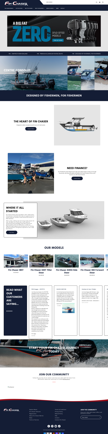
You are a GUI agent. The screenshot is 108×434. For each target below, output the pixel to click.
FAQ (56, 415)
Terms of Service (34, 420)
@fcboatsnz (66, 379)
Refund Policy (59, 413)
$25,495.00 (41, 275)
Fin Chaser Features (35, 411)
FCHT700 (33, 335)
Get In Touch (54, 359)
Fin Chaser (46, 429)
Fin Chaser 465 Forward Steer (92, 271)
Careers (57, 417)
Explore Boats (33, 409)
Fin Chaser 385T (16, 270)
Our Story (11, 232)
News (30, 417)
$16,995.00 (15, 272)
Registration (32, 413)
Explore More (31, 128)
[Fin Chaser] (16, 4)
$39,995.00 (92, 275)
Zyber (64, 429)
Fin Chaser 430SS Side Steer (66, 271)
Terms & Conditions (60, 409)
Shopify (56, 429)
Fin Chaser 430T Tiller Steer (41, 271)
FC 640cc (59, 305)
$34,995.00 (66, 275)
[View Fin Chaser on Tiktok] (59, 426)
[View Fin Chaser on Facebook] (49, 426)
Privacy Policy (59, 411)
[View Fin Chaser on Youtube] (55, 426)
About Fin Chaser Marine (36, 415)
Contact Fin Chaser (60, 420)
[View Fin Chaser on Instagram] (52, 426)
